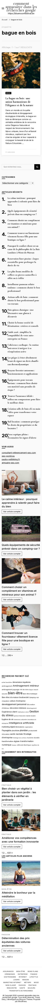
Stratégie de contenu (19, 738)
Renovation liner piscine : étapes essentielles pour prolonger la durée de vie (23, 262)
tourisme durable (33, 738)
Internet (23, 977)
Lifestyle (34, 977)
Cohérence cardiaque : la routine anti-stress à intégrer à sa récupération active (23, 348)
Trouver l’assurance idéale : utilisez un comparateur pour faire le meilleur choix (24, 399)
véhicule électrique (24, 745)
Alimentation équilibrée (22, 682)
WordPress (22, 1001)
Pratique (6, 785)
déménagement (32, 708)
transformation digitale (10, 741)
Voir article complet (12, 511)
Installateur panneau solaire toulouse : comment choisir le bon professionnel (24, 287)
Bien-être (7, 889)
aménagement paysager (11, 689)
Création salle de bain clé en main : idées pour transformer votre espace (24, 412)
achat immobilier (7, 682)
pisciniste (15, 730)
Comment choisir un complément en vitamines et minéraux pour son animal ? (24, 223)
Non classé (11, 985)
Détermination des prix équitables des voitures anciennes (16, 942)
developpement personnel (14, 704)
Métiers (27, 982)
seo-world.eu (8, 456)
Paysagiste (6, 730)
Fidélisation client (23, 712)
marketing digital (8, 727)
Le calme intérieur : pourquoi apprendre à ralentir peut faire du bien (24, 201)
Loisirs (16, 980)
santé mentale (16, 734)
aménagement (7, 686)
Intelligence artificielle (21, 722)
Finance (33, 974)
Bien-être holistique (30, 694)
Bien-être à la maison (10, 697)
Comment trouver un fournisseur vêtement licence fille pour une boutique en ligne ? (23, 236)
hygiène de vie (7, 719)
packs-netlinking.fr (11, 459)
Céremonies (10, 974)
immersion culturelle (20, 719)
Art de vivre (24, 689)
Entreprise (23, 974)
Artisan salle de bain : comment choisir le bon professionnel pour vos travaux (23, 300)
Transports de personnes (21, 991)
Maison (25, 980)
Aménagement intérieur (26, 685)
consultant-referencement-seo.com (19, 453)
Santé (22, 988)
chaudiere (5, 701)
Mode (8, 93)
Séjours (31, 988)
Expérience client (9, 712)
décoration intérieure (18, 708)
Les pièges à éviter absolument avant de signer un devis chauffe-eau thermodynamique (23, 361)
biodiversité (24, 697)
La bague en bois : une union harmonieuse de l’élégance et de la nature (19, 102)
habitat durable (31, 716)
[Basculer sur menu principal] (3, 8)
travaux (14, 745)
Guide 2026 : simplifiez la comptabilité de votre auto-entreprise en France (21, 335)
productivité (32, 730)
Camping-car (34, 697)
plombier (24, 730)
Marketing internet (12, 982)
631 (9, 853)
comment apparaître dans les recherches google (21, 7)
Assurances (8, 971)
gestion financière (20, 716)
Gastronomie (10, 977)
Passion (6, 934)
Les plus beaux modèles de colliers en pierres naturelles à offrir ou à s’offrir (22, 275)
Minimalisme (19, 727)
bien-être (15, 693)
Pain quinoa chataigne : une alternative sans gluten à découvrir (21, 313)
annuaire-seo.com (10, 463)
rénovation (6, 734)
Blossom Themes (26, 999)
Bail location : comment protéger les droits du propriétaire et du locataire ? (23, 425)
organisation (29, 727)
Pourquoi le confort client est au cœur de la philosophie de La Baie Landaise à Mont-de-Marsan (24, 249)
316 (9, 655)
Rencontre (12, 988)
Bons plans (33, 971)
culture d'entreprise (17, 701)
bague (31, 689)
